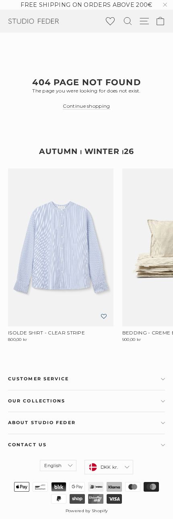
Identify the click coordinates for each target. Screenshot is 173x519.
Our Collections (37, 401)
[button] (104, 317)
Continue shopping (86, 106)
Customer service (38, 379)
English (53, 465)
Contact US (27, 444)
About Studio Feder (42, 422)
